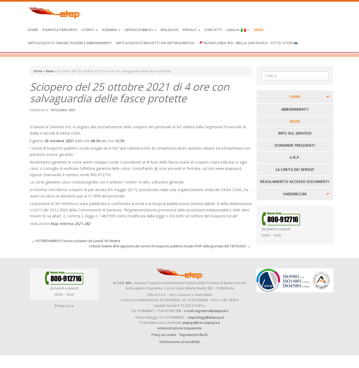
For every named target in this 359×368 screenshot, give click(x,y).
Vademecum (294, 193)
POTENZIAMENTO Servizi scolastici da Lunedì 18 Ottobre (76, 241)
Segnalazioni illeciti (193, 335)
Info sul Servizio (295, 133)
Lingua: (233, 29)
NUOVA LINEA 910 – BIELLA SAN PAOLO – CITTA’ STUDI (248, 42)
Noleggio (169, 29)
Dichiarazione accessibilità (179, 342)
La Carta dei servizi (294, 169)
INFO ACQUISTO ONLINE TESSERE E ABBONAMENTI (70, 42)
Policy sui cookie (163, 335)
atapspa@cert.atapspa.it (201, 322)
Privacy (190, 29)
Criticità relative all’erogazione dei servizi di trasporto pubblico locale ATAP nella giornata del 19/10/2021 (169, 246)
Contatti (213, 29)
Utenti (88, 29)
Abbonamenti (295, 109)
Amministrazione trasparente (179, 328)
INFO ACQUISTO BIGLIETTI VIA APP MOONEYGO (155, 42)
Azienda (110, 29)
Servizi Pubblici (139, 29)
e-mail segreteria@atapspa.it (206, 311)
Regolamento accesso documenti (294, 181)
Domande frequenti (295, 145)
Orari (258, 29)
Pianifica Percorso (59, 29)
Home (33, 29)
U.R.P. (295, 157)
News (50, 71)
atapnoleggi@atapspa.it (206, 317)
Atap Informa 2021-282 (70, 223)
